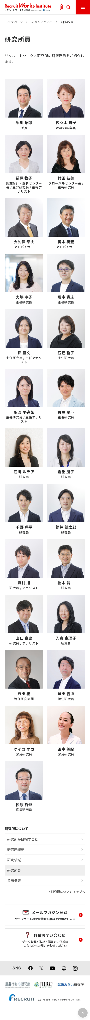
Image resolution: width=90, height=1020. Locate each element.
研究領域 (14, 859)
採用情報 (14, 880)
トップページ (14, 22)
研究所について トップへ (68, 892)
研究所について (42, 22)
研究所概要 (15, 849)
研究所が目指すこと (22, 839)
